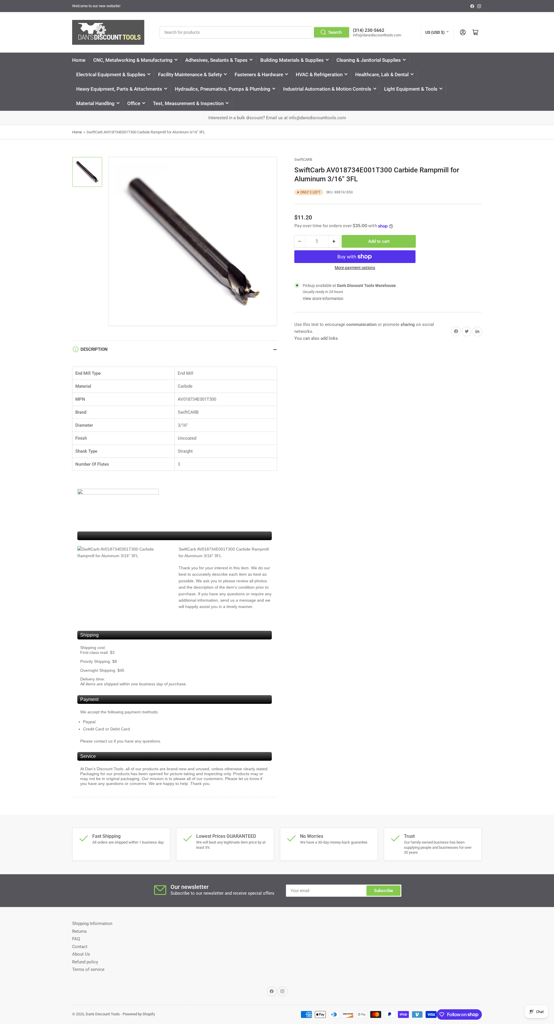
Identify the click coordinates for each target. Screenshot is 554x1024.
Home (78, 60)
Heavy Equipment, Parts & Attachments (119, 89)
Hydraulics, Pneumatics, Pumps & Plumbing (222, 89)
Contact (79, 946)
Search (335, 32)
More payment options (355, 267)
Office (133, 103)
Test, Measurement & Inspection (188, 103)
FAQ (76, 938)
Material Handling (95, 103)
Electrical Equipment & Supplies (110, 74)
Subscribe (383, 890)
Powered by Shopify (139, 1014)
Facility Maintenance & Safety (190, 74)
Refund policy (85, 962)
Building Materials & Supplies (292, 60)
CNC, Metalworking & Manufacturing (133, 60)
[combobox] (255, 32)
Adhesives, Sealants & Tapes (216, 60)
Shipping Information (92, 923)
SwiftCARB (303, 159)
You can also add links (316, 338)
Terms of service (88, 969)
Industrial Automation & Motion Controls (327, 89)
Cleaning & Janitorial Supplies (368, 60)
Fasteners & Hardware (259, 74)
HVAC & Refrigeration (319, 74)
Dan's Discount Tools (103, 1014)
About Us (81, 954)
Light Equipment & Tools (410, 89)
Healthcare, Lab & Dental (382, 74)
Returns (79, 931)
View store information (323, 298)
